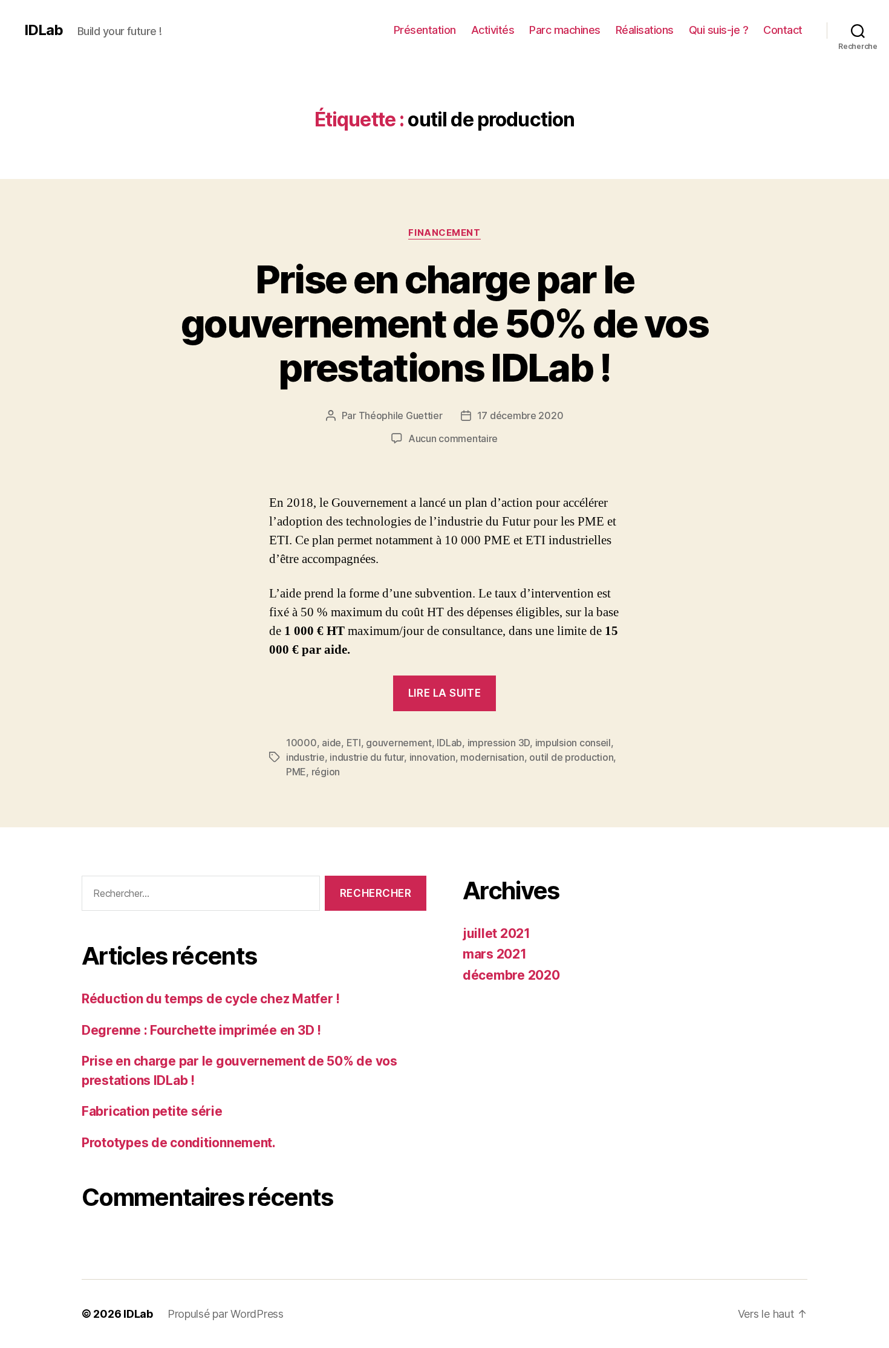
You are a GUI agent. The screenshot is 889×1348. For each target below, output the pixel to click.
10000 (301, 743)
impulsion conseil (573, 743)
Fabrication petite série (152, 1111)
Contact (783, 30)
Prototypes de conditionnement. (179, 1142)
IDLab (43, 30)
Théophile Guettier (401, 415)
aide (331, 743)
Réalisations (645, 30)
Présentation (425, 30)
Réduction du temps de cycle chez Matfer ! (211, 998)
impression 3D (498, 743)
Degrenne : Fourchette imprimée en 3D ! (201, 1030)
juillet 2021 (496, 933)
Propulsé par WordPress (226, 1313)
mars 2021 (495, 954)
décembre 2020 (511, 975)
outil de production (571, 757)
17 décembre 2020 (520, 415)
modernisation (492, 757)
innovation (432, 757)
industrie (305, 757)
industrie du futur (367, 757)
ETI (354, 743)
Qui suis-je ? (719, 30)
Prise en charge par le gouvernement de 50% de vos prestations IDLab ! (444, 323)
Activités (493, 30)
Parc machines (565, 30)
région (325, 772)
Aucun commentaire (453, 438)
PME (296, 772)
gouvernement (399, 743)
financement (444, 232)
